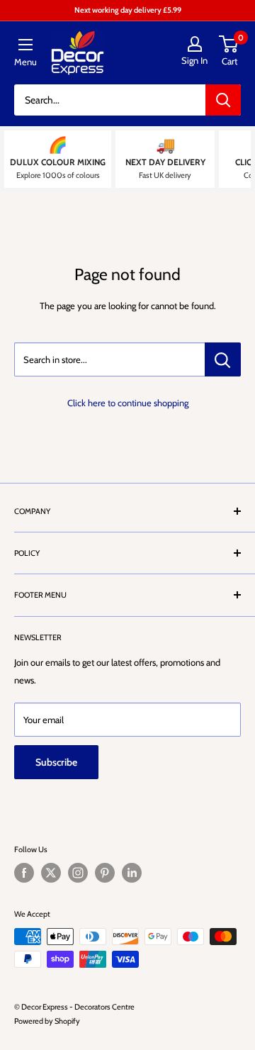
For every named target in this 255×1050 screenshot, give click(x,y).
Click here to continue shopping (127, 402)
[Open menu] (25, 44)
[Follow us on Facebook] (24, 873)
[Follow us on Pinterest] (105, 873)
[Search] (223, 100)
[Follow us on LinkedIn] (132, 873)
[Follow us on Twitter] (51, 873)
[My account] (194, 44)
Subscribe (56, 762)
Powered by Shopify (47, 1021)
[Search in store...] (223, 359)
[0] (229, 43)
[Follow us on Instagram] (78, 873)
